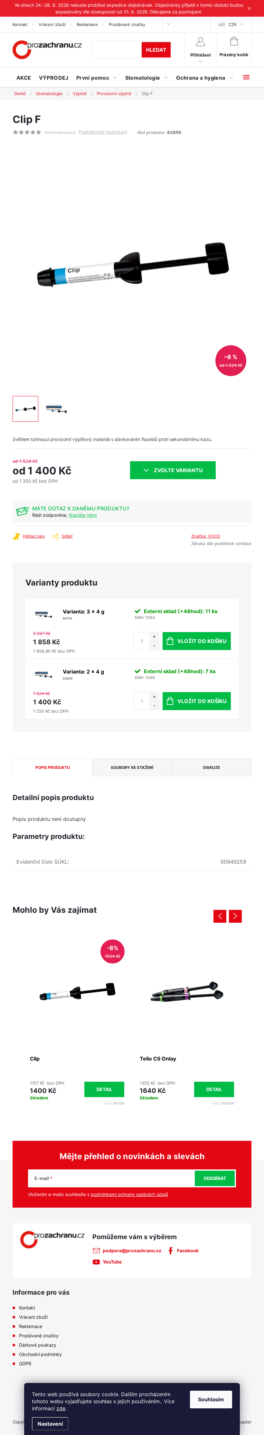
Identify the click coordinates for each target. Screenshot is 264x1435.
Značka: (205, 536)
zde (60, 1408)
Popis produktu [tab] (52, 767)
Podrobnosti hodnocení (103, 132)
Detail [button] (104, 1089)
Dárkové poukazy (37, 1345)
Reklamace (87, 24)
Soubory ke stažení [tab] (132, 767)
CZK (233, 24)
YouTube (112, 1261)
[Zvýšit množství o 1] (154, 636)
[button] (77, 1089)
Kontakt (20, 24)
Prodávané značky (127, 24)
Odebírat (214, 1178)
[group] (77, 1021)
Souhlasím (211, 1399)
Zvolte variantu (178, 470)
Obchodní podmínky (40, 1354)
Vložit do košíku (202, 641)
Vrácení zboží (52, 24)
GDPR (25, 1363)
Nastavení (50, 1424)
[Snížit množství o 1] (154, 645)
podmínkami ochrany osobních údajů (129, 1194)
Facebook (188, 1250)
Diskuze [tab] (211, 767)
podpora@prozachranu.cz (132, 1250)
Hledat (156, 50)
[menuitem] (24, 77)
